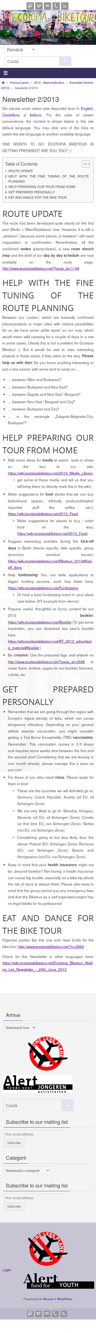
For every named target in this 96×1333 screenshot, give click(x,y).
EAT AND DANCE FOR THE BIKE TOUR (37, 197)
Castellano (11, 114)
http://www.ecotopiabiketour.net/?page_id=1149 (40, 268)
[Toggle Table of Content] (83, 164)
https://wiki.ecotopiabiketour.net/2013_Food (43, 513)
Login (7, 1269)
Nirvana (48, 1299)
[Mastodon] (30, 6)
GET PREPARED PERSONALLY (31, 192)
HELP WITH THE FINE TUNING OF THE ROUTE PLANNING (48, 179)
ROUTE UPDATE (20, 170)
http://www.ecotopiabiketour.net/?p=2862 (51, 946)
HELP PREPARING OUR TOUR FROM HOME (41, 186)
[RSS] (65, 6)
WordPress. (65, 1299)
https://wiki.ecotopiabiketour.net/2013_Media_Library (50, 473)
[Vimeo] (39, 6)
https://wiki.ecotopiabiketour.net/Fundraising (43, 587)
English (87, 108)
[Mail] (47, 6)
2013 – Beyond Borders (49, 82)
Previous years (19, 82)
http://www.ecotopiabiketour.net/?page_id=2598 (46, 661)
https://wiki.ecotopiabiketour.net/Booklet (39, 622)
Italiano (35, 114)
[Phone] (56, 6)
